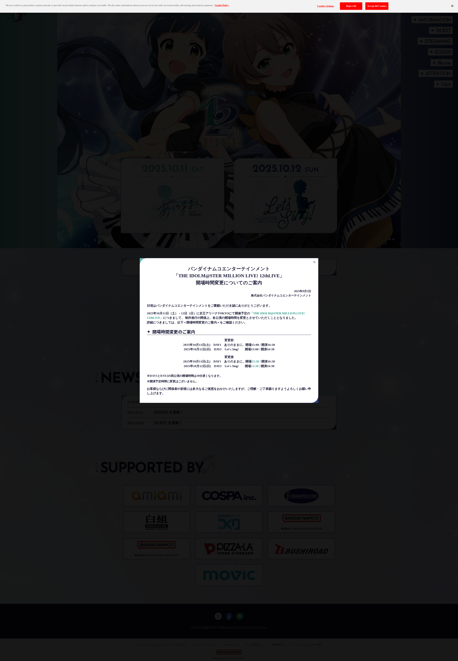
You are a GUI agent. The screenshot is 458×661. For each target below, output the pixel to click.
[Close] (452, 6)
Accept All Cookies (376, 6)
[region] (229, 6)
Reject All (351, 6)
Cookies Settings (325, 6)
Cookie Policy (222, 5)
